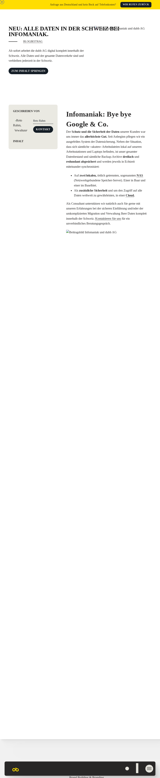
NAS (140, 175)
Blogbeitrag (33, 41)
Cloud (130, 195)
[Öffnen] (115, 768)
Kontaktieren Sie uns (108, 218)
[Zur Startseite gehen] (13, 771)
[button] (33, 141)
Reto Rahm (39, 120)
